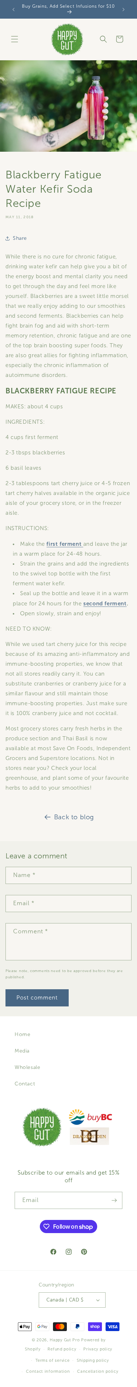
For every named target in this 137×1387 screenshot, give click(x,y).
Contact (25, 1083)
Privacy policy (97, 1349)
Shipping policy (93, 1360)
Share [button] (20, 238)
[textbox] (68, 579)
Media (22, 1051)
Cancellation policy (97, 1371)
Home (22, 1034)
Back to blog (74, 817)
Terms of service (52, 1360)
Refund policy (61, 1349)
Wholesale (27, 1067)
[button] (15, 39)
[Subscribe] (114, 1200)
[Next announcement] (123, 9)
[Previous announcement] (13, 9)
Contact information (48, 1371)
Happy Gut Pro (65, 1340)
